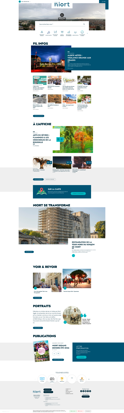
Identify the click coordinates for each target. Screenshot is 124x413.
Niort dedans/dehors (52, 381)
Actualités (68, 392)
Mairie (67, 390)
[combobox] (61, 24)
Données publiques (69, 393)
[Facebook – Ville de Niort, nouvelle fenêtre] (81, 391)
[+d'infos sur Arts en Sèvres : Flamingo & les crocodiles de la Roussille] (73, 139)
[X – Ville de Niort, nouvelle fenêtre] (83, 391)
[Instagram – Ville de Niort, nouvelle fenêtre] (88, 391)
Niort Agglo (42, 381)
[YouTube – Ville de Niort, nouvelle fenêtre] (86, 391)
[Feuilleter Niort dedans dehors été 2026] (58, 353)
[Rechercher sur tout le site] (84, 24)
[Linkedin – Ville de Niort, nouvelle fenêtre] (90, 391)
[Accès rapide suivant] (87, 33)
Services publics (69, 391)
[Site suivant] (89, 379)
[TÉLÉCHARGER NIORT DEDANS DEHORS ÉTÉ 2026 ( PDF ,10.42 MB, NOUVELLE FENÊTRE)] (54, 353)
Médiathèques (62, 381)
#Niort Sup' (82, 381)
